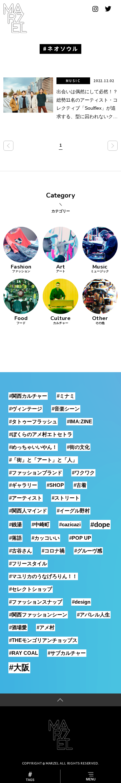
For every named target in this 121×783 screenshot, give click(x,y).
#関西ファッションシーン (38, 614)
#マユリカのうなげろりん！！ (43, 576)
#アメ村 (45, 627)
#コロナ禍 (53, 551)
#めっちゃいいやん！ (33, 447)
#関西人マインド (28, 510)
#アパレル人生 (93, 614)
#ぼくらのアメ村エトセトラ (40, 434)
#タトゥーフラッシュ (33, 421)
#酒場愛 (18, 627)
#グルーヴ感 (88, 551)
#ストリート (66, 498)
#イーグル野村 (73, 510)
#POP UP (80, 538)
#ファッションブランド (35, 472)
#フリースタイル (28, 563)
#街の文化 (78, 447)
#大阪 (19, 667)
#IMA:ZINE (79, 421)
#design (81, 602)
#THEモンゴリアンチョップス (43, 640)
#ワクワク (83, 472)
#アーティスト (25, 498)
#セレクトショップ (30, 589)
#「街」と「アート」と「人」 (43, 460)
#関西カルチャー (28, 396)
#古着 (80, 485)
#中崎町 (40, 524)
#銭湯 (15, 524)
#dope (100, 524)
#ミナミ (66, 396)
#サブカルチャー (67, 653)
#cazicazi (70, 524)
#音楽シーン (66, 409)
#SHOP (55, 485)
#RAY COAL (23, 653)
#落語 (15, 538)
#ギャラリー (23, 485)
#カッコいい (45, 538)
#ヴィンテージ (25, 409)
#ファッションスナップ (35, 602)
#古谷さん (20, 551)
